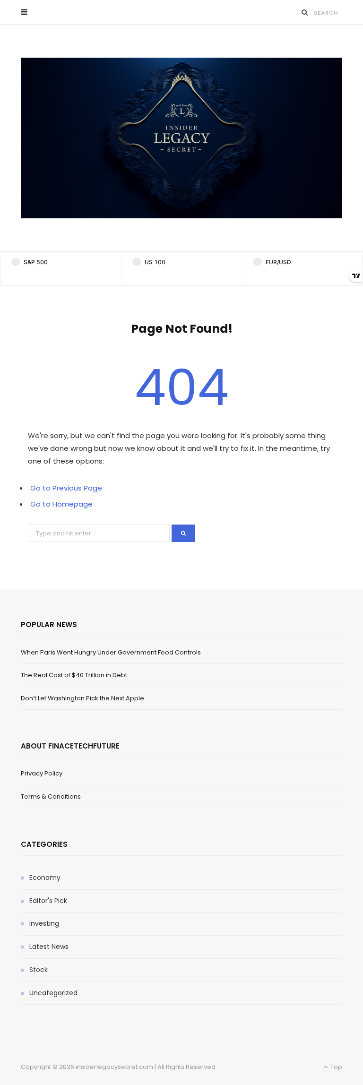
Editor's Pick (48, 900)
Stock (38, 969)
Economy (44, 877)
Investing (44, 923)
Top (335, 1066)
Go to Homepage (61, 504)
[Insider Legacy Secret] (181, 138)
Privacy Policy (41, 773)
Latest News (49, 946)
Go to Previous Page (66, 488)
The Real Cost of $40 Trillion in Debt (74, 675)
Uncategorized (53, 993)
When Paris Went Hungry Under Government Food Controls (111, 652)
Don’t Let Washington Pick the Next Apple (82, 698)
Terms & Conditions (51, 796)
